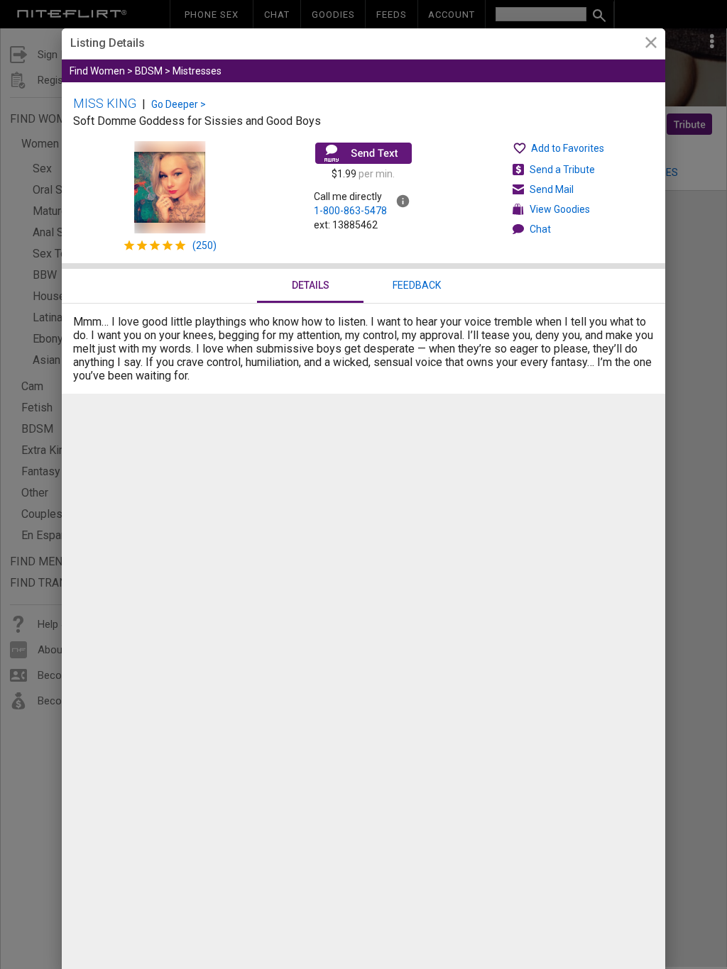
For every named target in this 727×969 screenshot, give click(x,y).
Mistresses (197, 71)
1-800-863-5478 (350, 210)
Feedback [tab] (417, 285)
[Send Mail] (363, 153)
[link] (651, 44)
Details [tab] (310, 285)
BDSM (149, 71)
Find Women (97, 71)
